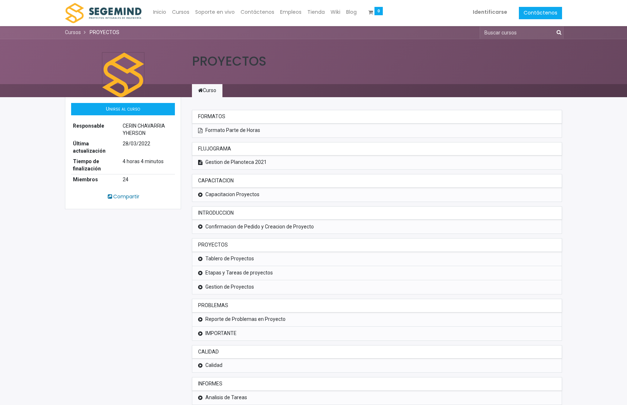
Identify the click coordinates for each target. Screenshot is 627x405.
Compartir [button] (126, 196)
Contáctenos (540, 12)
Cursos (73, 32)
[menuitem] (159, 12)
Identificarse (490, 12)
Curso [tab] (209, 90)
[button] (123, 109)
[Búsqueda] (557, 32)
